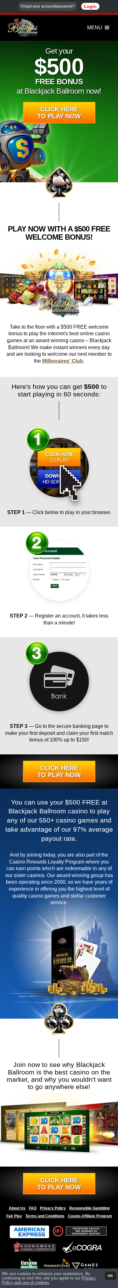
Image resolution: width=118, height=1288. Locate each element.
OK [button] (110, 1276)
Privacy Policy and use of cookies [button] (49, 1280)
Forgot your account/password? (48, 6)
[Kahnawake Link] (35, 1247)
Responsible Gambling (89, 1208)
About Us (17, 1208)
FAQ (33, 1208)
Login (90, 6)
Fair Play (14, 1216)
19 (56, 1230)
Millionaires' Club (62, 361)
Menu (95, 27)
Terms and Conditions (45, 1216)
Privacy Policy (53, 1208)
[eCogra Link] (83, 1247)
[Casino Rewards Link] (29, 1264)
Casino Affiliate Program (90, 1216)
